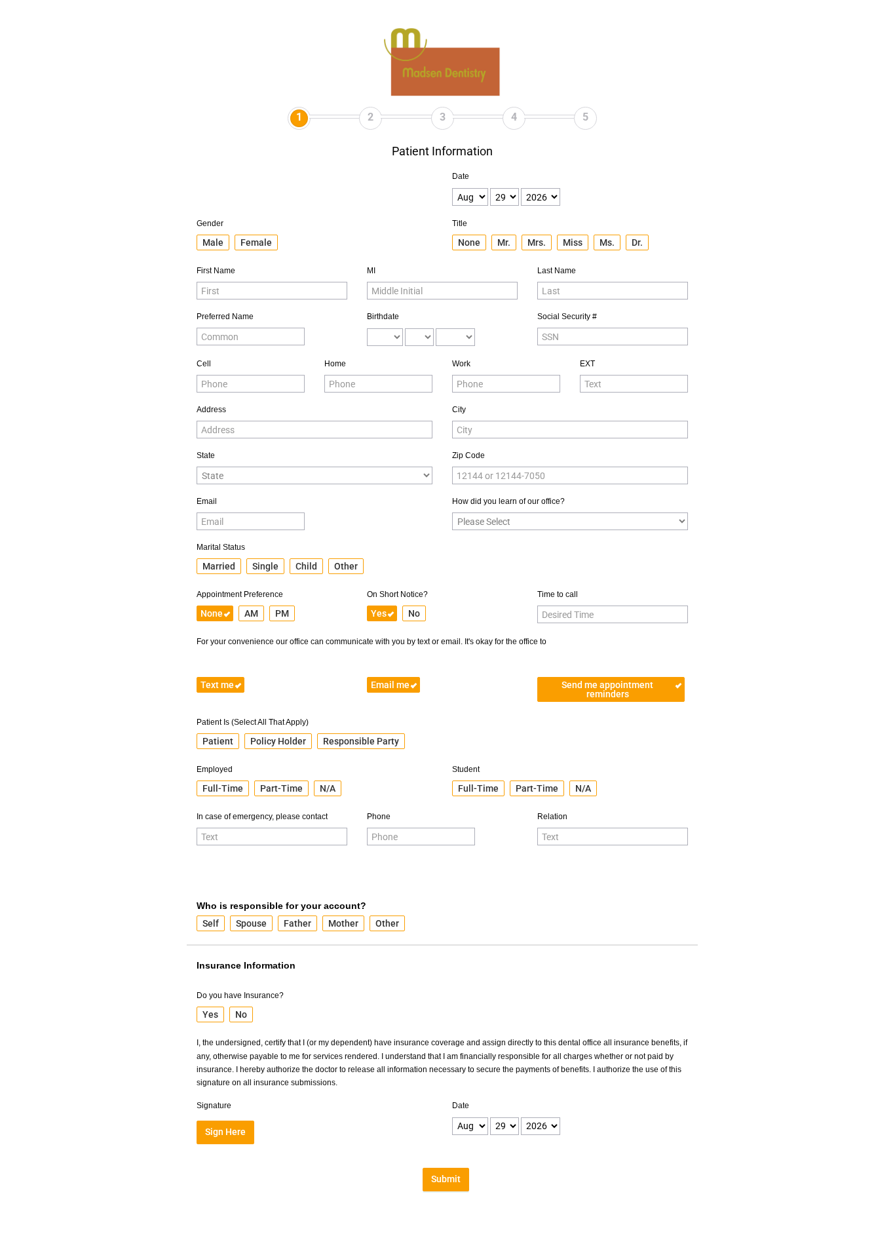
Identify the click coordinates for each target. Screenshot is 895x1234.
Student (466, 769)
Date (460, 176)
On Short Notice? (397, 594)
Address (211, 409)
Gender (210, 223)
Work (461, 363)
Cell (204, 363)
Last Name (556, 270)
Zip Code (468, 455)
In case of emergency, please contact (262, 816)
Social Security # (567, 316)
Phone (378, 816)
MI (371, 270)
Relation (552, 816)
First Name (216, 270)
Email (207, 501)
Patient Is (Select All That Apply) (253, 722)
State (206, 455)
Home (335, 363)
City (459, 409)
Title (459, 223)
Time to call (557, 594)
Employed (215, 769)
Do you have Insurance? (240, 995)
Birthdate (383, 316)
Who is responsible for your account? (281, 905)
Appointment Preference (240, 594)
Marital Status (221, 547)
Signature (214, 1105)
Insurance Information (246, 965)
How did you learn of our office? (508, 501)
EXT (587, 363)
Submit (446, 1179)
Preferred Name (225, 316)
